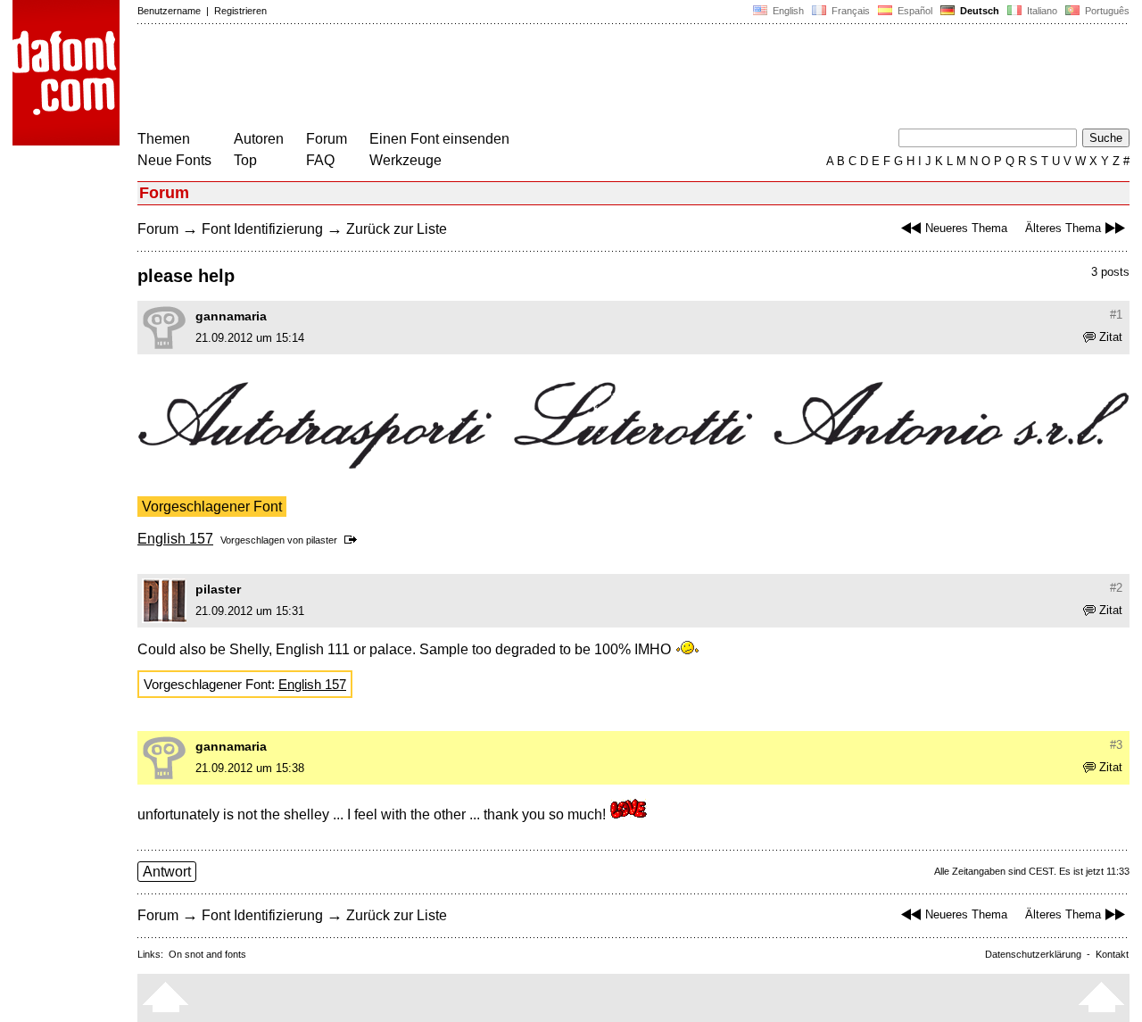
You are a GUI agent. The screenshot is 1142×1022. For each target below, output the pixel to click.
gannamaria (231, 316)
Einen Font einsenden (439, 138)
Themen (163, 138)
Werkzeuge (405, 160)
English (787, 10)
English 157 (175, 538)
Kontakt (1112, 954)
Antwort (167, 871)
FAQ (320, 160)
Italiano (1041, 10)
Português (1105, 10)
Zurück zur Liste (396, 229)
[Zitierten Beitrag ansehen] (354, 540)
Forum (326, 138)
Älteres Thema (1063, 228)
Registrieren (240, 10)
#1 (1116, 314)
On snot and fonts (207, 954)
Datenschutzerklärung (1033, 954)
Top (245, 160)
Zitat (1110, 337)
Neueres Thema (966, 228)
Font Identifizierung (262, 229)
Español (913, 10)
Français (849, 10)
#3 (1116, 745)
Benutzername (169, 10)
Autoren (259, 138)
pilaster (321, 540)
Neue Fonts (174, 160)
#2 (1116, 587)
